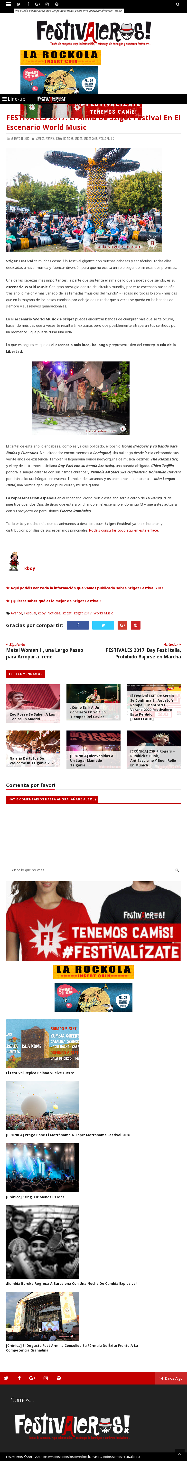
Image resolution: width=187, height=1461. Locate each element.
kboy (42, 613)
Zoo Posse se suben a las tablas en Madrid (32, 716)
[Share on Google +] (122, 625)
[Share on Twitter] (103, 625)
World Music (103, 613)
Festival (30, 613)
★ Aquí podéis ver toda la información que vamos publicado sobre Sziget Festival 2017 (84, 588)
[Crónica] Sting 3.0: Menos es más (35, 1197)
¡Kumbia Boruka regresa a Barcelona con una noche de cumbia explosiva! (71, 1283)
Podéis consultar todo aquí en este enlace (123, 530)
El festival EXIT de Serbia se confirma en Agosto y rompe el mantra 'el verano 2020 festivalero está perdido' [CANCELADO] (152, 707)
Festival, (51, 139)
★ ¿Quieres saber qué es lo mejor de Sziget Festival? (54, 601)
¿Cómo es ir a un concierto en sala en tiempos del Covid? (88, 712)
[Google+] (37, 4)
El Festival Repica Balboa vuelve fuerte (40, 1072)
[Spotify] (56, 4)
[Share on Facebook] (78, 625)
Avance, (40, 139)
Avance (16, 613)
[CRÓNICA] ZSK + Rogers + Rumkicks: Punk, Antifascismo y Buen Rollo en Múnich (153, 758)
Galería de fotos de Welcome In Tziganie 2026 (32, 760)
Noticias (53, 613)
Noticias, (68, 139)
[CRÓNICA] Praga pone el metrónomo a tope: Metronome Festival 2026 (68, 1135)
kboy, (59, 139)
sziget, (79, 139)
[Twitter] (18, 4)
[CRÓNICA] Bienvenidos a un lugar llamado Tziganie (91, 760)
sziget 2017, (91, 139)
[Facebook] (28, 4)
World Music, (106, 139)
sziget (67, 613)
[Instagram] (47, 4)
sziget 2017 (83, 613)
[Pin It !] (135, 625)
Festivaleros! (14, 1457)
